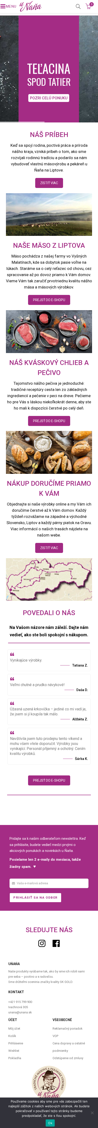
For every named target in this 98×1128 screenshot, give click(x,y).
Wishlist (13, 1050)
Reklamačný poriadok (68, 1028)
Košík (12, 1036)
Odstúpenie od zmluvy (68, 1058)
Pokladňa (14, 1058)
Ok (50, 1123)
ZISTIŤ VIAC (49, 183)
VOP (55, 1036)
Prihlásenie (15, 1043)
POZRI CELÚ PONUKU (49, 98)
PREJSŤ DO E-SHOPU (49, 300)
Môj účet (14, 1028)
